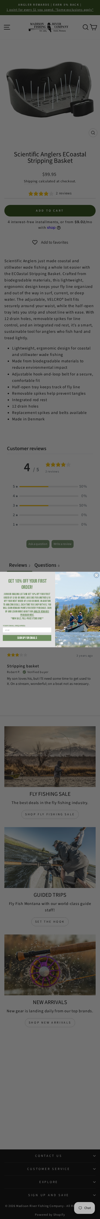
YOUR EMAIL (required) (14, 626)
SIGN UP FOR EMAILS (27, 638)
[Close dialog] (96, 575)
